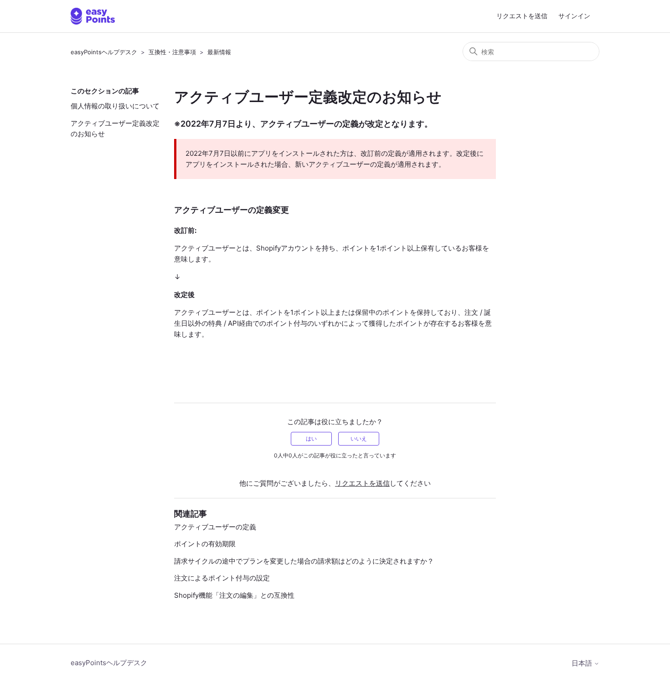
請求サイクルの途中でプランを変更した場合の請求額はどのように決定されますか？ (304, 561)
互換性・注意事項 (172, 52)
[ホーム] (93, 16)
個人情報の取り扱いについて (115, 106)
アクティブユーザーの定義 (215, 527)
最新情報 (219, 52)
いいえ (358, 438)
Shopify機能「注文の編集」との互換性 (234, 595)
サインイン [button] (574, 16)
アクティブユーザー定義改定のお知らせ (115, 128)
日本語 (583, 663)
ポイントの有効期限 (205, 543)
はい (311, 438)
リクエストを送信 (521, 16)
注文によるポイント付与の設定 (222, 578)
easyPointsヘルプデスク (104, 52)
